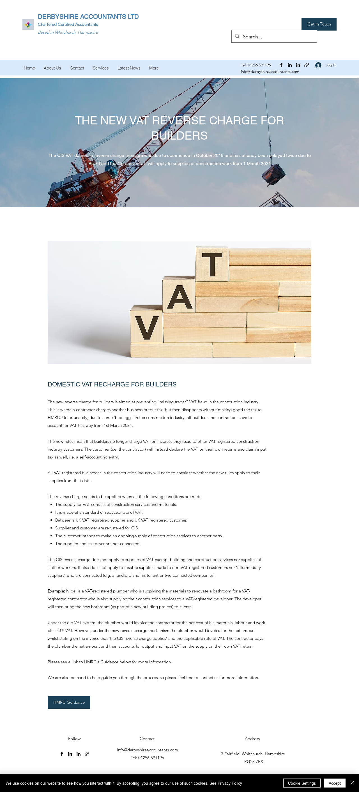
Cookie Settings (302, 783)
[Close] (352, 783)
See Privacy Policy (226, 783)
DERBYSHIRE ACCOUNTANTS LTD (88, 16)
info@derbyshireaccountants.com (270, 71)
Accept (335, 783)
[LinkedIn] (290, 65)
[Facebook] (281, 65)
